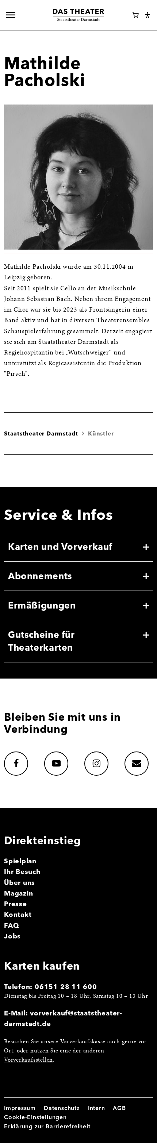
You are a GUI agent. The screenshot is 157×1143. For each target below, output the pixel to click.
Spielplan (20, 861)
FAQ (11, 925)
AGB (119, 1108)
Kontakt (18, 914)
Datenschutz (62, 1108)
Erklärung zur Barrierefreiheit (47, 1126)
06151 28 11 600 (66, 986)
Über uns (19, 882)
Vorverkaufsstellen (28, 1060)
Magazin (18, 893)
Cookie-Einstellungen (35, 1117)
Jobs (12, 936)
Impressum (20, 1108)
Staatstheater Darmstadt (41, 433)
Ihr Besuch (22, 871)
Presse (15, 904)
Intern (96, 1108)
